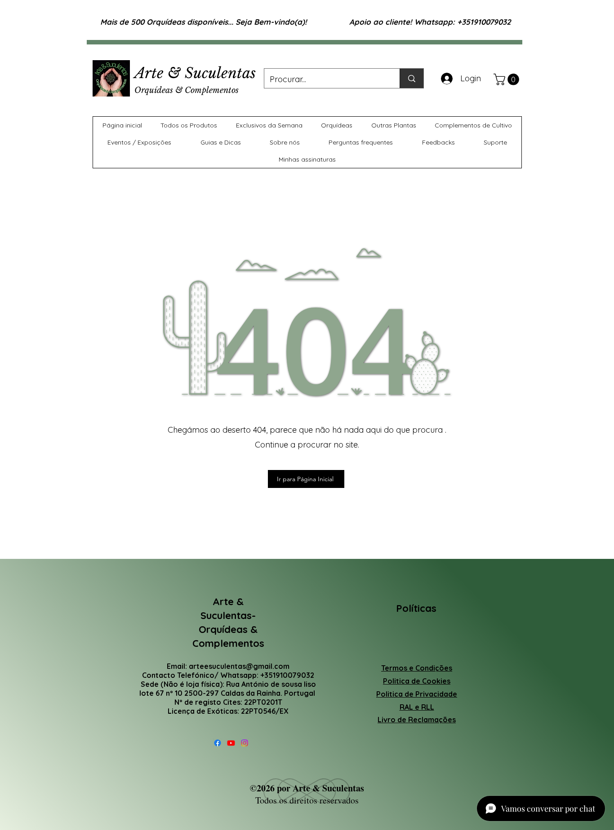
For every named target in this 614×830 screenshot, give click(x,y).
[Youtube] (231, 742)
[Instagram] (244, 742)
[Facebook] (217, 742)
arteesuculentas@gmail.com (239, 666)
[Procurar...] (411, 78)
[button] (508, 79)
